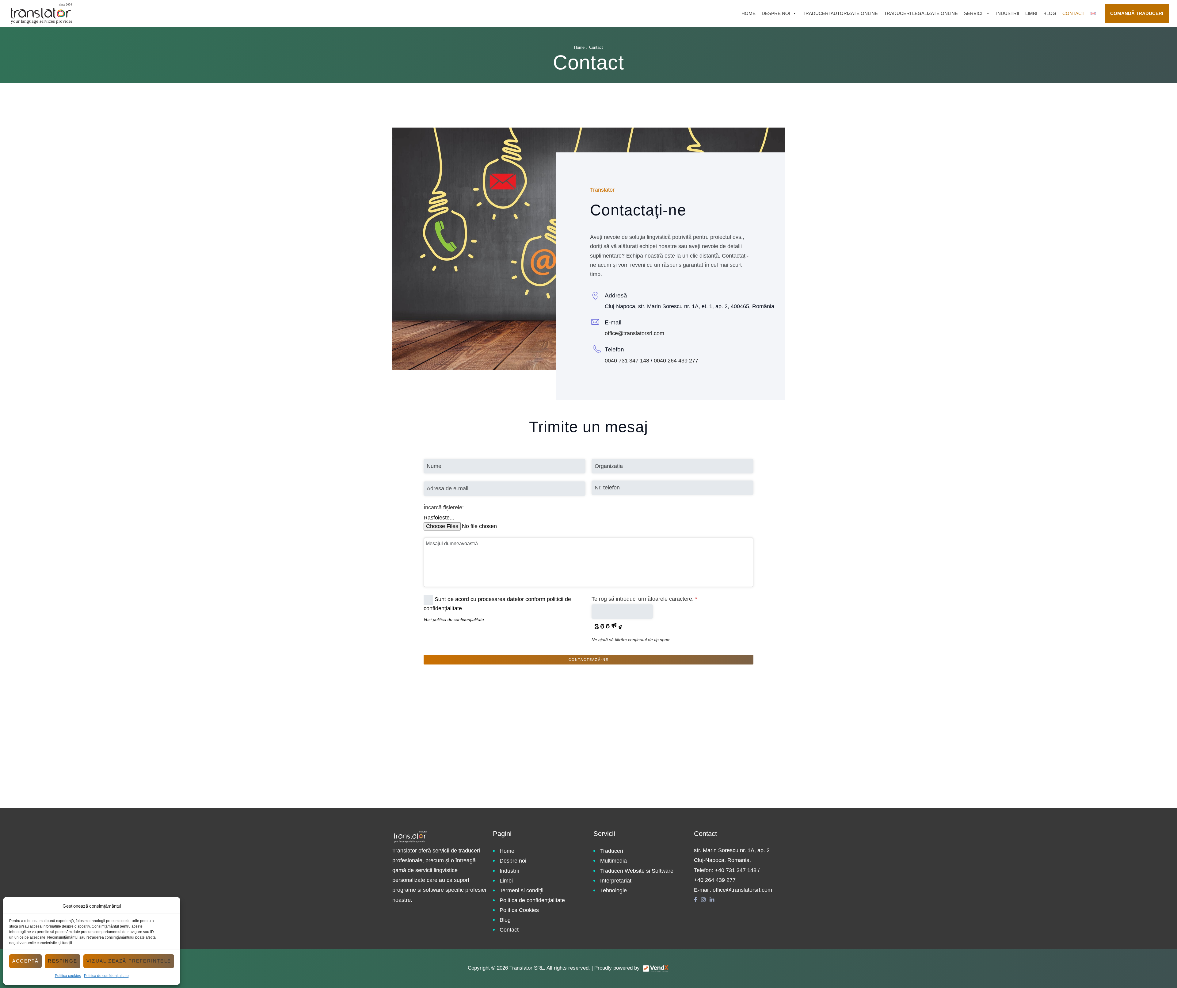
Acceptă (25, 960)
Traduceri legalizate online (921, 13)
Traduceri (611, 851)
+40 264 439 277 (715, 880)
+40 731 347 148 (735, 870)
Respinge (62, 960)
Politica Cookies (519, 910)
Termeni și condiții (521, 890)
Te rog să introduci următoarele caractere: (644, 599)
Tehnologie (613, 890)
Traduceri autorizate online (840, 13)
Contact (1073, 13)
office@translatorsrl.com (634, 333)
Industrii (1007, 13)
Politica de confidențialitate (106, 976)
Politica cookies (68, 976)
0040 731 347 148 (627, 361)
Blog (1049, 13)
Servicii (974, 13)
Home (748, 13)
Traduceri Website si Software (636, 871)
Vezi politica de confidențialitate (454, 619)
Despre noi (776, 13)
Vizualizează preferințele (128, 960)
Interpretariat (615, 881)
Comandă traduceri (1136, 13)
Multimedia (613, 861)
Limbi (1031, 13)
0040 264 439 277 (676, 361)
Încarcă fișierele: (444, 507)
